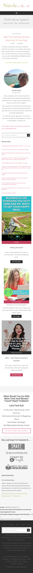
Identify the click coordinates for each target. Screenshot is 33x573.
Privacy (20, 557)
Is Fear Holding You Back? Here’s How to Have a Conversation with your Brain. (14, 183)
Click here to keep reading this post (16, 62)
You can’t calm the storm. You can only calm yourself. (15, 149)
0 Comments (20, 43)
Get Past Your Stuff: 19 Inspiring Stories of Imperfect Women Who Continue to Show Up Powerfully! (15, 158)
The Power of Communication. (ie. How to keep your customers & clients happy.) (15, 178)
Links (19, 561)
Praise (23, 525)
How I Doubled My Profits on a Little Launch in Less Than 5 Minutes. (16, 188)
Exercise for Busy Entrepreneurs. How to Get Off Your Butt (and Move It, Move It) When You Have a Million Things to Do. (16, 168)
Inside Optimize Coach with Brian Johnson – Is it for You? (16, 146)
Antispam (5, 559)
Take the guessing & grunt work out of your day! (16, 38)
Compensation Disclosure (17, 559)
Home (5, 525)
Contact (11, 525)
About (17, 525)
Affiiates (20, 564)
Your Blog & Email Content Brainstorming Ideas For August (15, 173)
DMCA (15, 561)
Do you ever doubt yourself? (9, 193)
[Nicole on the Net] (16, 5)
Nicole (13, 43)
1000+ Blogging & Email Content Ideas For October (15, 163)
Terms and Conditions (10, 557)
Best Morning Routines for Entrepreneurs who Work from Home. (16, 153)
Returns (26, 557)
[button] (16, 13)
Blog (28, 525)
